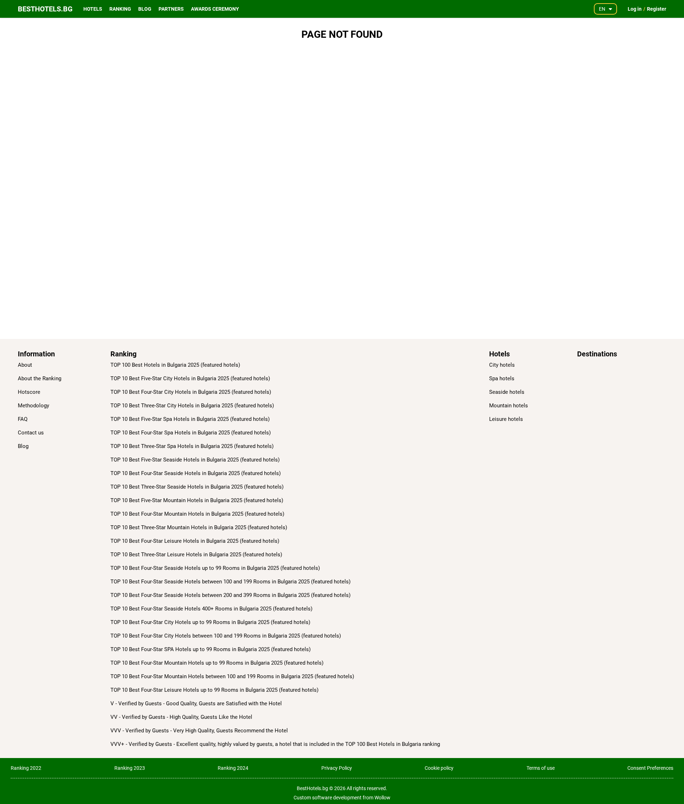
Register (656, 9)
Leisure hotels (506, 419)
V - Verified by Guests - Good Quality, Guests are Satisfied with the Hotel (196, 703)
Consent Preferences (650, 768)
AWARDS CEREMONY (215, 9)
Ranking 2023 (129, 768)
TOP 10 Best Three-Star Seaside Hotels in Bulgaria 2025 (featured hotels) (197, 487)
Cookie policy (439, 768)
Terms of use (541, 768)
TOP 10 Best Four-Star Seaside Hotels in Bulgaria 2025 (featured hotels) (195, 473)
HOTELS (92, 9)
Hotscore (29, 392)
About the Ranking (39, 378)
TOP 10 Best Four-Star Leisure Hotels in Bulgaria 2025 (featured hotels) (194, 541)
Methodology (33, 405)
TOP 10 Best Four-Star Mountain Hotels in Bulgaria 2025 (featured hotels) (197, 514)
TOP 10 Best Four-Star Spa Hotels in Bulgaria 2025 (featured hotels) (190, 432)
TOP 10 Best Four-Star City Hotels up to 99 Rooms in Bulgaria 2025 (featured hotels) (210, 622)
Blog (23, 446)
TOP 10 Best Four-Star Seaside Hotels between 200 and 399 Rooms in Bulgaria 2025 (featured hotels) (230, 595)
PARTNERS (171, 9)
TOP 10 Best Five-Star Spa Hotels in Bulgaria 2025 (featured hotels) (190, 419)
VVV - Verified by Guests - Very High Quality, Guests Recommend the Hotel (199, 730)
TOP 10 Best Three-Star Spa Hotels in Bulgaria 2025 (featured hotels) (192, 446)
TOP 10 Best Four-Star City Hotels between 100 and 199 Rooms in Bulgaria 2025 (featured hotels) (225, 636)
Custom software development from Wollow (342, 797)
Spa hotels (501, 378)
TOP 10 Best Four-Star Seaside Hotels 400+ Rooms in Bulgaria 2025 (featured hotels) (211, 608)
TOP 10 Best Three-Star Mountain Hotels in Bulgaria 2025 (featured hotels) (198, 527)
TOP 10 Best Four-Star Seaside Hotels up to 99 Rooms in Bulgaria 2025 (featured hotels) (215, 568)
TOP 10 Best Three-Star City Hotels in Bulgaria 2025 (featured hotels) (192, 405)
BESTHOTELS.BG (45, 9)
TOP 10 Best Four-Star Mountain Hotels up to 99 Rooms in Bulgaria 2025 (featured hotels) (216, 663)
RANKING (120, 9)
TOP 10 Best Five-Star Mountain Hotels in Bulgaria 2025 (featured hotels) (196, 500)
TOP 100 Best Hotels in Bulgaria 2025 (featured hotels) (175, 365)
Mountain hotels (508, 405)
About (25, 365)
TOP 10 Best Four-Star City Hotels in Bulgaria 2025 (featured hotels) (190, 392)
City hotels (502, 365)
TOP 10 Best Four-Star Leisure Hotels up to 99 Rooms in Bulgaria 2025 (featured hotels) (214, 690)
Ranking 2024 (233, 768)
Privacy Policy (336, 768)
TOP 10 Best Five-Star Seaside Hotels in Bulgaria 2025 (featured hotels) (195, 460)
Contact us (31, 432)
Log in (635, 9)
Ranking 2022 (26, 768)
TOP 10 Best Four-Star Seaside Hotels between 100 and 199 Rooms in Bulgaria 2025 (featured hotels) (230, 581)
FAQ (22, 419)
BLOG (144, 9)
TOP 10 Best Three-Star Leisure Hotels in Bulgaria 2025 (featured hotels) (196, 554)
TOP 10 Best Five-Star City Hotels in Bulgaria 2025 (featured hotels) (190, 378)
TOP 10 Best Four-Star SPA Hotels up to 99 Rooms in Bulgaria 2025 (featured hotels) (210, 649)
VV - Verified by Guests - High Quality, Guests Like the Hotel (181, 717)
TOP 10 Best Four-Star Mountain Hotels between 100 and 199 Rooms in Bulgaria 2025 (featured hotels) (232, 676)
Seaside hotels (506, 392)
